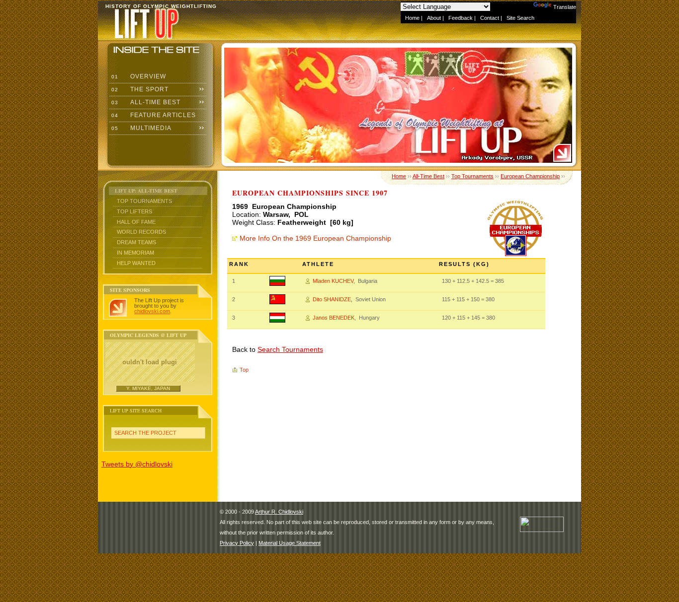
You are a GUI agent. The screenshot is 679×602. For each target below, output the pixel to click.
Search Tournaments (290, 349)
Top (244, 370)
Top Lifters (134, 211)
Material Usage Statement (289, 543)
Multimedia (140, 128)
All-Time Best (144, 102)
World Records (141, 232)
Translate (564, 7)
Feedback (460, 18)
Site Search (520, 18)
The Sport (139, 89)
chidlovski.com (152, 311)
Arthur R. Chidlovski (279, 512)
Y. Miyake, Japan (148, 388)
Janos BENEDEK (333, 318)
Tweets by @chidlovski (136, 464)
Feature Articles (152, 115)
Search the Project (145, 433)
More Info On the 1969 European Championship (315, 238)
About (434, 18)
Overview (137, 76)
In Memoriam (135, 253)
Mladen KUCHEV (333, 281)
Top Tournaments (144, 201)
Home (412, 18)
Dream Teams (136, 242)
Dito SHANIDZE (332, 299)
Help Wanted (136, 263)
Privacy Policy (237, 543)
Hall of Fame (136, 222)
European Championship (530, 176)
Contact (489, 18)
